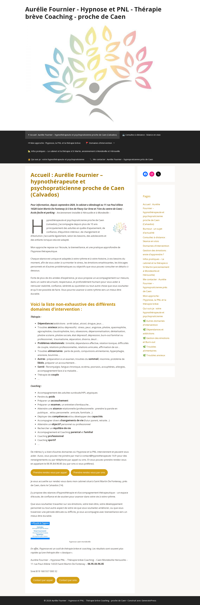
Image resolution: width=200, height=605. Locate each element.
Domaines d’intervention (156, 245)
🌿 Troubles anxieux (154, 355)
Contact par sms (68, 580)
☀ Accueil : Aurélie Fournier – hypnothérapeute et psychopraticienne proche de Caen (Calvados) (72, 134)
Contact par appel (43, 580)
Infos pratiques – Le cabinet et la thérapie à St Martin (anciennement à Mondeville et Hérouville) (156, 266)
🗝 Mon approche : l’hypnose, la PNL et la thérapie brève (54, 143)
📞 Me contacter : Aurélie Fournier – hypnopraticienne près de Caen (121, 159)
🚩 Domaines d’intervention (99, 143)
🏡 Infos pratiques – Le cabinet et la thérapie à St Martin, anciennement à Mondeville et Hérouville (74, 151)
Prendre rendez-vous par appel (50, 472)
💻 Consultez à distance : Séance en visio (141, 134)
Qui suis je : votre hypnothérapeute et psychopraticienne (153, 312)
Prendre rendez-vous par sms (89, 472)
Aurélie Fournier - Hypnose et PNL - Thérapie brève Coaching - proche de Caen (93, 13)
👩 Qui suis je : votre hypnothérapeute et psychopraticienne (56, 159)
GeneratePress (149, 600)
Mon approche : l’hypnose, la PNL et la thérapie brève (154, 299)
